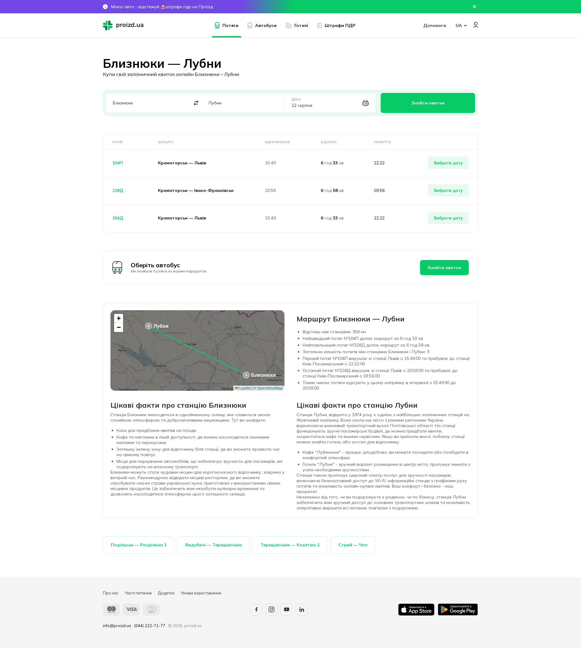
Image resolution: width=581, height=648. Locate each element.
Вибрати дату (448, 162)
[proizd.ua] (124, 25)
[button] (246, 375)
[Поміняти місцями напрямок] (196, 103)
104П (117, 163)
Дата (296, 99)
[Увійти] (475, 25)
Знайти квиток (444, 267)
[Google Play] (458, 610)
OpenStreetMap (270, 387)
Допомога (434, 25)
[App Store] (416, 610)
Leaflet (244, 387)
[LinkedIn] (302, 610)
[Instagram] (271, 610)
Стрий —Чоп (352, 545)
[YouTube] (287, 610)
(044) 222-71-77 (149, 625)
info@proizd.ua (117, 625)
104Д (117, 218)
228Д (117, 190)
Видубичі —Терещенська (213, 545)
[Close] (474, 6)
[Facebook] (256, 610)
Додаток (166, 592)
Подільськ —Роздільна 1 (138, 545)
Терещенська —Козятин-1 (290, 545)
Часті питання (138, 592)
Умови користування (201, 592)
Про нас (111, 592)
